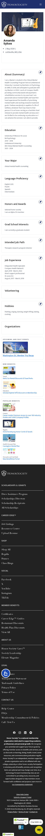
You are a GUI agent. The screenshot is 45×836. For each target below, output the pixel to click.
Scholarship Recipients (13, 503)
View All (6, 632)
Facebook (6, 579)
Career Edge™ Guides (13, 618)
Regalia (5, 554)
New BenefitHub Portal (11, 459)
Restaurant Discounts (13, 623)
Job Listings (8, 524)
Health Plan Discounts (13, 627)
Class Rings (7, 563)
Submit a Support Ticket (22, 797)
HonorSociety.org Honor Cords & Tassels (17, 432)
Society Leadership (11, 653)
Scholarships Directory (13, 498)
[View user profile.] (10, 30)
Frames (5, 558)
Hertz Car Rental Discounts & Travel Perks (18, 378)
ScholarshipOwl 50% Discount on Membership (20, 393)
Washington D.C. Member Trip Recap (18, 355)
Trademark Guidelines (13, 683)
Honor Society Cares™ (13, 648)
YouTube (6, 588)
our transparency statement (22, 784)
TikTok (5, 597)
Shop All (6, 549)
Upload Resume (10, 533)
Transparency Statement (14, 678)
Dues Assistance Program (15, 494)
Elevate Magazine (10, 657)
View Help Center (22, 794)
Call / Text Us (8, 722)
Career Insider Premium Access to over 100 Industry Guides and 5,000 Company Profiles (22, 416)
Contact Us (34, 811)
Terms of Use (8, 692)
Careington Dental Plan (11, 446)
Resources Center (11, 528)
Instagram (7, 593)
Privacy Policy (9, 687)
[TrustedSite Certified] (21, 821)
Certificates (7, 614)
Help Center (8, 708)
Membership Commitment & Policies (20, 717)
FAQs (4, 713)
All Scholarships (10, 507)
